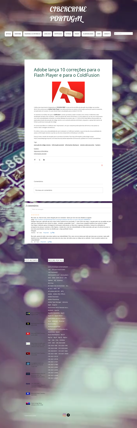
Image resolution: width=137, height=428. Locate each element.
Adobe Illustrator (53, 270)
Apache (56, 283)
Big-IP (55, 310)
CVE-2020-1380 (52, 319)
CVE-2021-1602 (63, 324)
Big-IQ (60, 310)
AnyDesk (50, 283)
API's (62, 264)
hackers (97, 145)
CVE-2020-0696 (60, 316)
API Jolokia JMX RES (54, 264)
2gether (50, 253)
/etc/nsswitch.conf (53, 248)
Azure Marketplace (54, 308)
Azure (58, 305)
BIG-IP (63, 308)
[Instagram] (64, 388)
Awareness (51, 305)
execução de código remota (42, 145)
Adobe (50, 267)
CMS (53, 316)
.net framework (53, 245)
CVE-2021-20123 (53, 329)
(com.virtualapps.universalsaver (58, 240)
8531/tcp (50, 256)
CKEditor (62, 313)
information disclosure (72, 145)
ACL (67, 259)
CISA (57, 313)
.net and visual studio (58, 243)
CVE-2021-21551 (53, 335)
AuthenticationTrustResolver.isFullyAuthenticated (58, 302)
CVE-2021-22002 (53, 340)
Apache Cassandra (54, 286)
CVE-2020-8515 (52, 324)
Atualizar (61, 294)
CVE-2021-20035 (63, 327)
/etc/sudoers (64, 248)
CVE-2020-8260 (63, 321)
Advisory (65, 275)
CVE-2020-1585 (63, 319)
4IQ (55, 253)
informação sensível (58, 145)
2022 (49, 251)
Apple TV (50, 289)
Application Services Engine (56, 291)
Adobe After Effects (59, 267)
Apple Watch (59, 289)
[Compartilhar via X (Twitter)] (39, 160)
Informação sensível (40, 154)
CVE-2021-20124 (53, 332)
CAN (53, 313)
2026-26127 (59, 251)
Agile (49, 278)
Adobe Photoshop (53, 272)
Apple (62, 286)
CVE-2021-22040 (53, 348)
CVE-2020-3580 (52, 321)
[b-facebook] (68, 388)
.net (49, 243)
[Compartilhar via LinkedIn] (44, 160)
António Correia (32, 389)
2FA (65, 251)
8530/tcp (60, 253)
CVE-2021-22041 (53, 351)
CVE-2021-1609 (52, 327)
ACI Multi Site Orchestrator (56, 259)
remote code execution (87, 145)
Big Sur (50, 310)
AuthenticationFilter (54, 300)
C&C (49, 313)
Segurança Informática (41, 151)
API (59, 262)
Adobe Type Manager (54, 275)
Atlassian (55, 294)
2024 (53, 251)
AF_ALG (50, 262)
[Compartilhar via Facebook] (35, 160)
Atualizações (52, 297)
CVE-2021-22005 (53, 346)
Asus (49, 294)
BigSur (65, 310)
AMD (55, 262)
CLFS (49, 316)
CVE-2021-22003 (53, 343)
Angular (54, 278)
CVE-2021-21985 (53, 338)
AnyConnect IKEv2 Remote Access (58, 281)
